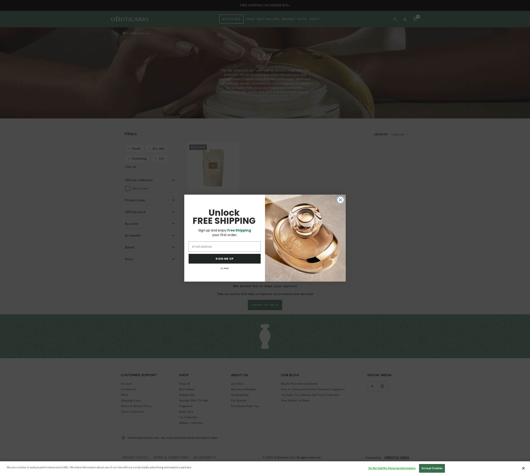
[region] (265, 468)
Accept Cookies (432, 468)
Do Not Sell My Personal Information (392, 468)
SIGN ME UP (225, 259)
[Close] (523, 468)
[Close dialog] (340, 200)
